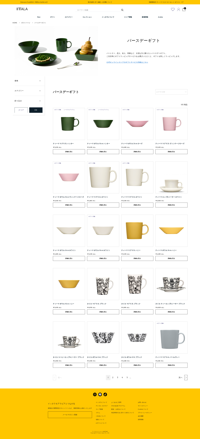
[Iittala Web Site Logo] (21, 9)
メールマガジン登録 (70, 415)
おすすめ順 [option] (160, 92)
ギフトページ (25, 23)
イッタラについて (101, 402)
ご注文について (101, 416)
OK (35, 110)
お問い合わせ (142, 402)
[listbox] (171, 91)
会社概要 (141, 416)
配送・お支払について (118, 409)
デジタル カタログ (102, 406)
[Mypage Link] (178, 9)
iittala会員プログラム (118, 406)
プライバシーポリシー (145, 413)
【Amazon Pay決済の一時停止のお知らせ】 (34, 2)
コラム (98, 413)
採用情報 (141, 419)
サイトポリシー (143, 406)
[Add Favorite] (173, 9)
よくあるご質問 (116, 402)
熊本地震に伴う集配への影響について (100, 2)
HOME (14, 23)
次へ (180, 377)
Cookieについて (143, 409)
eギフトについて (101, 423)
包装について (100, 419)
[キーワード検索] (121, 9)
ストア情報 (99, 409)
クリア (21, 110)
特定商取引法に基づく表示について (122, 413)
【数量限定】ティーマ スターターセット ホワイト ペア (166, 2)
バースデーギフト (40, 23)
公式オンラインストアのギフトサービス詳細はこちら (127, 62)
